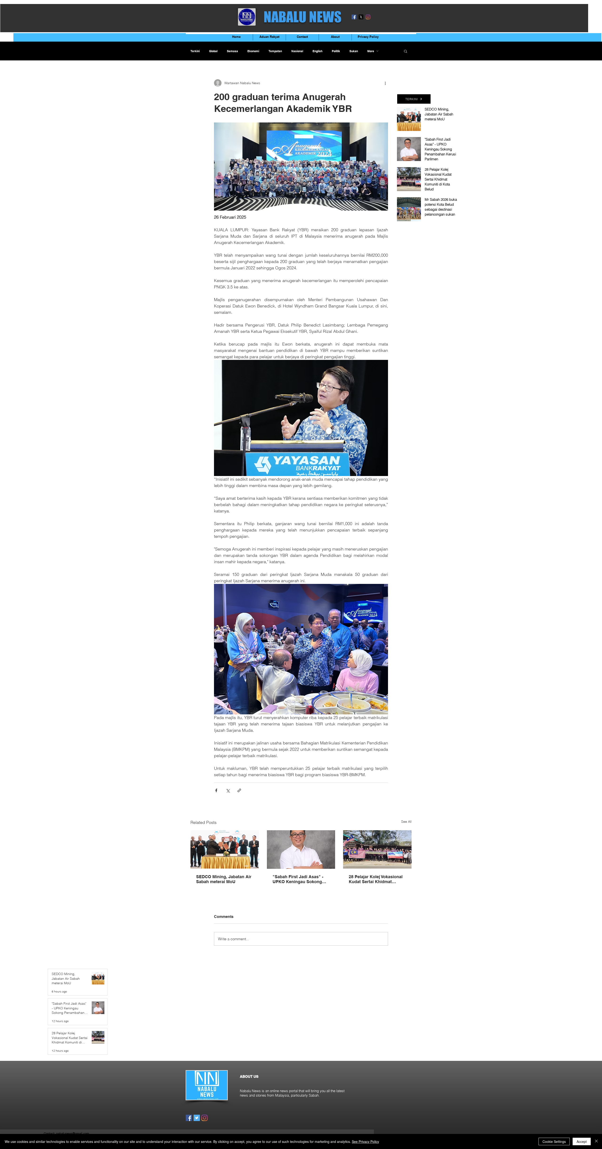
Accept (582, 1141)
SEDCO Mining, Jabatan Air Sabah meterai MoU (223, 879)
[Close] (596, 1141)
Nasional (297, 51)
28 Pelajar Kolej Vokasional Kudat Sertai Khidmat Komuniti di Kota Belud (376, 879)
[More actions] (385, 83)
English (317, 51)
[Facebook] (354, 17)
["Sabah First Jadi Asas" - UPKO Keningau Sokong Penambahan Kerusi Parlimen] (301, 849)
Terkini (195, 51)
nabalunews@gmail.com (72, 1133)
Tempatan (275, 51)
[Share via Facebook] (216, 790)
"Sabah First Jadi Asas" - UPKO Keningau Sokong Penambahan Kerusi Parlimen (298, 879)
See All (406, 821)
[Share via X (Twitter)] (228, 790)
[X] (361, 17)
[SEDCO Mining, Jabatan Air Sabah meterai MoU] (224, 849)
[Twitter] (197, 1118)
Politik (336, 51)
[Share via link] (239, 790)
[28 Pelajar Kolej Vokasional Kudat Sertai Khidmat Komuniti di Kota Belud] (377, 849)
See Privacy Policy (365, 1141)
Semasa (232, 51)
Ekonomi (253, 51)
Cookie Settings (554, 1141)
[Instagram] (368, 17)
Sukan (353, 51)
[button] (405, 51)
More (370, 51)
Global (213, 51)
